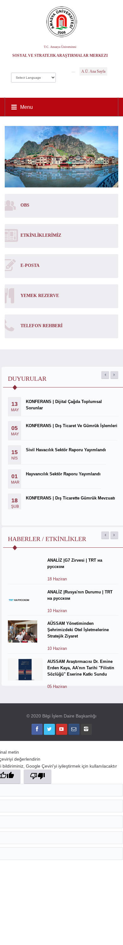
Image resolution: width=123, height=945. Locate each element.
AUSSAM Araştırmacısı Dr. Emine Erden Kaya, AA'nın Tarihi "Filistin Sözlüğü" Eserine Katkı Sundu (80, 668)
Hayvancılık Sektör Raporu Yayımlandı (63, 474)
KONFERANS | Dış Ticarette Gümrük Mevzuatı (70, 498)
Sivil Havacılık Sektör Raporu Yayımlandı (66, 449)
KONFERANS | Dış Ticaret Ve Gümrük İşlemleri (71, 425)
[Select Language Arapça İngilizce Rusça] (33, 76)
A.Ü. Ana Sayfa (93, 71)
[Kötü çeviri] (37, 777)
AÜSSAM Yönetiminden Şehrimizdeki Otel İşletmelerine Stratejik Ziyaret (78, 629)
